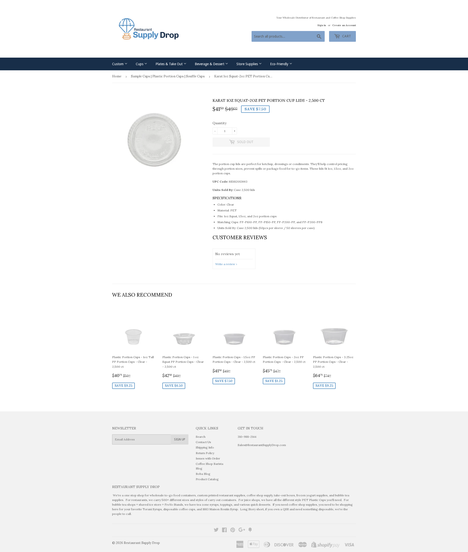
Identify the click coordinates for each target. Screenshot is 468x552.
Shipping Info (205, 447)
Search (200, 436)
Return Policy (205, 453)
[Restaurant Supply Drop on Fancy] (250, 530)
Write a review (225, 264)
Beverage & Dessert (210, 64)
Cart (346, 36)
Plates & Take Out (170, 64)
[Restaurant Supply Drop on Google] (241, 530)
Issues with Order (208, 458)
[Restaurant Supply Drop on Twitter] (216, 530)
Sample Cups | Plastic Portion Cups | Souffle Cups (168, 76)
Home (116, 76)
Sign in (321, 25)
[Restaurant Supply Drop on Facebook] (224, 530)
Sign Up (179, 439)
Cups (140, 64)
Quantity (219, 123)
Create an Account (344, 25)
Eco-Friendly (279, 64)
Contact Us (203, 442)
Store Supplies (247, 64)
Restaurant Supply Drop (142, 543)
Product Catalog (207, 479)
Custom (118, 64)
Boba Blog (203, 474)
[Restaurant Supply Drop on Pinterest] (232, 530)
